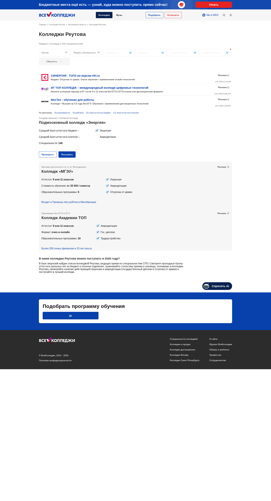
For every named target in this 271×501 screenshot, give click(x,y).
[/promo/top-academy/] (135, 229)
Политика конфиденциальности (55, 360)
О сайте (213, 339)
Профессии (215, 355)
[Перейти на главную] (57, 15)
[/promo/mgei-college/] (135, 185)
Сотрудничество (217, 360)
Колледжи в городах (180, 344)
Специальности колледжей (184, 339)
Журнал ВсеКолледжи (220, 344)
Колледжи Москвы (179, 355)
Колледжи (104, 15)
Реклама (222, 75)
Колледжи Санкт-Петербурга (184, 360)
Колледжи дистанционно (182, 349)
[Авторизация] (230, 15)
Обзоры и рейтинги (219, 349)
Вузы (119, 15)
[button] (154, 15)
